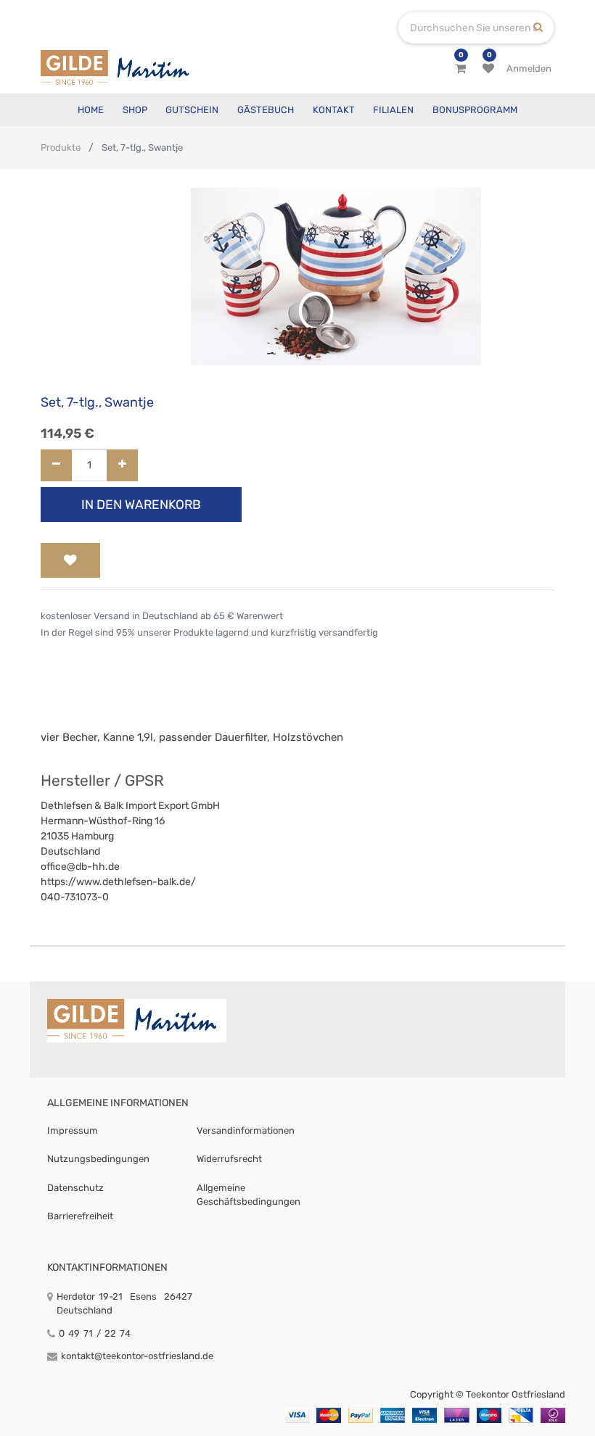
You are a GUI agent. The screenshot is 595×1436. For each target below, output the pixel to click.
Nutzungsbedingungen (98, 1158)
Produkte (61, 147)
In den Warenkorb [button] (141, 504)
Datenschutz (75, 1187)
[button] (70, 560)
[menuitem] (90, 110)
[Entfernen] (56, 465)
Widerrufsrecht (229, 1158)
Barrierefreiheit (80, 1216)
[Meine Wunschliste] (488, 69)
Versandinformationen (246, 1130)
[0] (460, 69)
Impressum (72, 1130)
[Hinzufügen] (122, 465)
